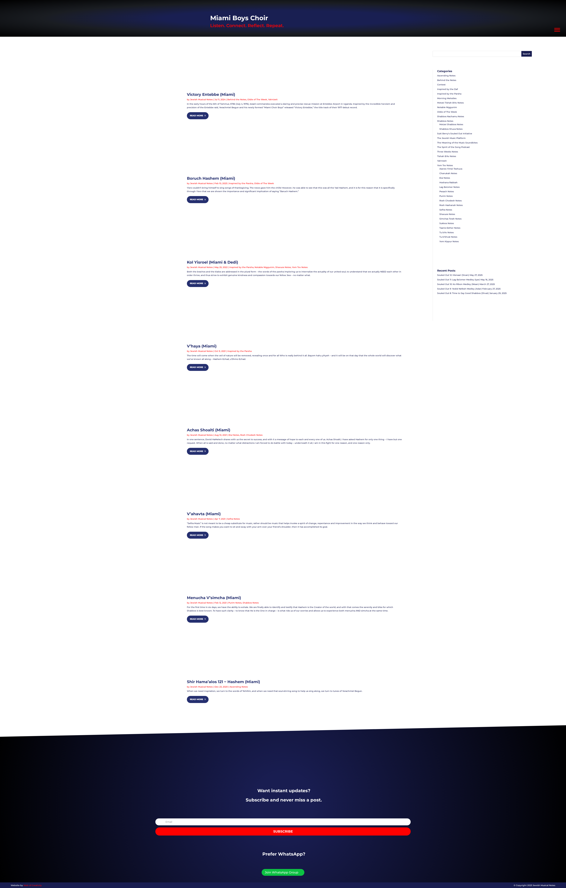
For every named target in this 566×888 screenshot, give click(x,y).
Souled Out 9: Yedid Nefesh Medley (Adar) (459, 288)
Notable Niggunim (264, 267)
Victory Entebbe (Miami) (211, 94)
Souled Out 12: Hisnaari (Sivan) (453, 275)
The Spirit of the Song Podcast (453, 147)
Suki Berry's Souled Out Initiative (454, 133)
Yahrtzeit (273, 99)
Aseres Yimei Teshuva (450, 168)
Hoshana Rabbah (448, 182)
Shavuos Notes (283, 267)
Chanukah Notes (448, 173)
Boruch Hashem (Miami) (211, 178)
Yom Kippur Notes (449, 241)
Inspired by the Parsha (241, 183)
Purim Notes (235, 602)
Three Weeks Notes (447, 151)
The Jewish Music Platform (451, 138)
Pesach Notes (446, 191)
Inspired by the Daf (447, 89)
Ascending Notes (238, 686)
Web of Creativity (32, 885)
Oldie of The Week (257, 99)
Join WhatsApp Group (281, 872)
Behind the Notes (236, 99)
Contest (441, 84)
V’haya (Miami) (202, 346)
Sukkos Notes (446, 223)
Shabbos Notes (251, 602)
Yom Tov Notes (300, 267)
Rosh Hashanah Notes (451, 205)
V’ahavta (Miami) (204, 514)
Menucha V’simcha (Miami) (214, 597)
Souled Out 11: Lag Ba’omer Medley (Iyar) (458, 279)
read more (196, 115)
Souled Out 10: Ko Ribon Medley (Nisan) (458, 284)
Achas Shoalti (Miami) (208, 430)
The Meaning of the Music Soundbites (457, 142)
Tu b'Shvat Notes (448, 237)
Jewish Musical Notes (201, 99)
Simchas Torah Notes (450, 218)
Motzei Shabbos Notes (451, 124)
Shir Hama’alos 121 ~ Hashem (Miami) (223, 681)
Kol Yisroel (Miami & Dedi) (212, 262)
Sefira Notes (233, 519)
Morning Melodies (446, 98)
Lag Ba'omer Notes (449, 187)
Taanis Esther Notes (449, 228)
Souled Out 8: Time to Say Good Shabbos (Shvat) (463, 293)
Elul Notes (234, 435)
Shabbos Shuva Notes (451, 129)
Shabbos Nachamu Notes (450, 116)
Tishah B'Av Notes (446, 156)
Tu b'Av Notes (446, 232)
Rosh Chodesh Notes (251, 435)
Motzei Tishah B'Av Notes (450, 102)
